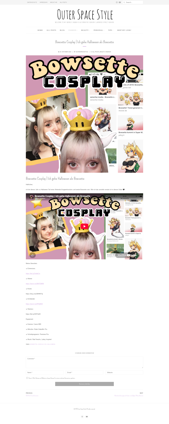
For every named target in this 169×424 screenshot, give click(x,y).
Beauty (85, 30)
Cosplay (41, 344)
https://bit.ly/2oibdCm (33, 273)
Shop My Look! (124, 30)
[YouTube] (87, 417)
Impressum (43, 2)
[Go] (124, 2)
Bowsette (33, 344)
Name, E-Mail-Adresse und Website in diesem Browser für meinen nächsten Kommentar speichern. (52, 378)
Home (40, 30)
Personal (98, 30)
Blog (62, 30)
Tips (110, 30)
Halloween (51, 344)
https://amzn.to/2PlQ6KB (34, 304)
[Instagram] (82, 417)
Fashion (72, 30)
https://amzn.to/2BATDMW (35, 284)
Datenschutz (32, 2)
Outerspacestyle (82, 51)
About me (53, 2)
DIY (45, 344)
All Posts (63, 2)
